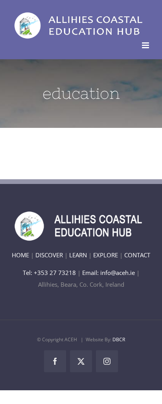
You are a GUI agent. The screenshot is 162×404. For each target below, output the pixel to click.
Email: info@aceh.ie (108, 273)
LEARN (78, 255)
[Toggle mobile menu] (146, 45)
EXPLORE (105, 255)
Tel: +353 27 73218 (50, 273)
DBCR (118, 339)
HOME (20, 255)
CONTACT (137, 255)
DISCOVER (49, 255)
